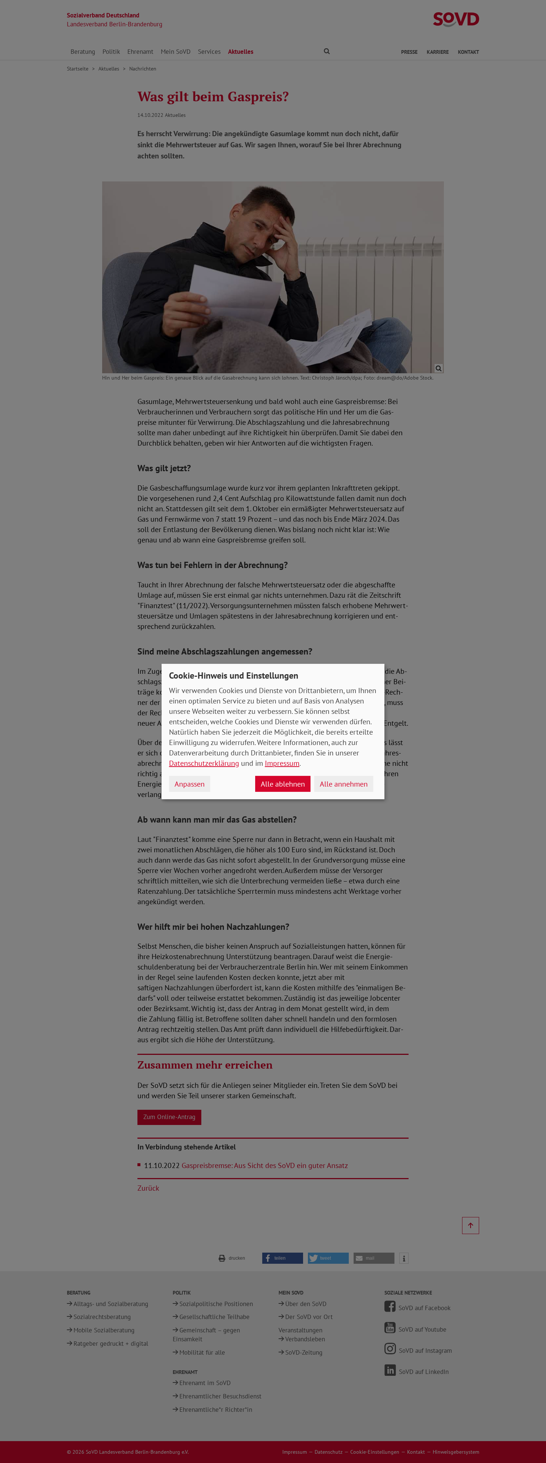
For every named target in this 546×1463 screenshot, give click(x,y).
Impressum (282, 763)
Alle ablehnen (283, 784)
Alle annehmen (344, 784)
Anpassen (190, 784)
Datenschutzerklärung (204, 763)
